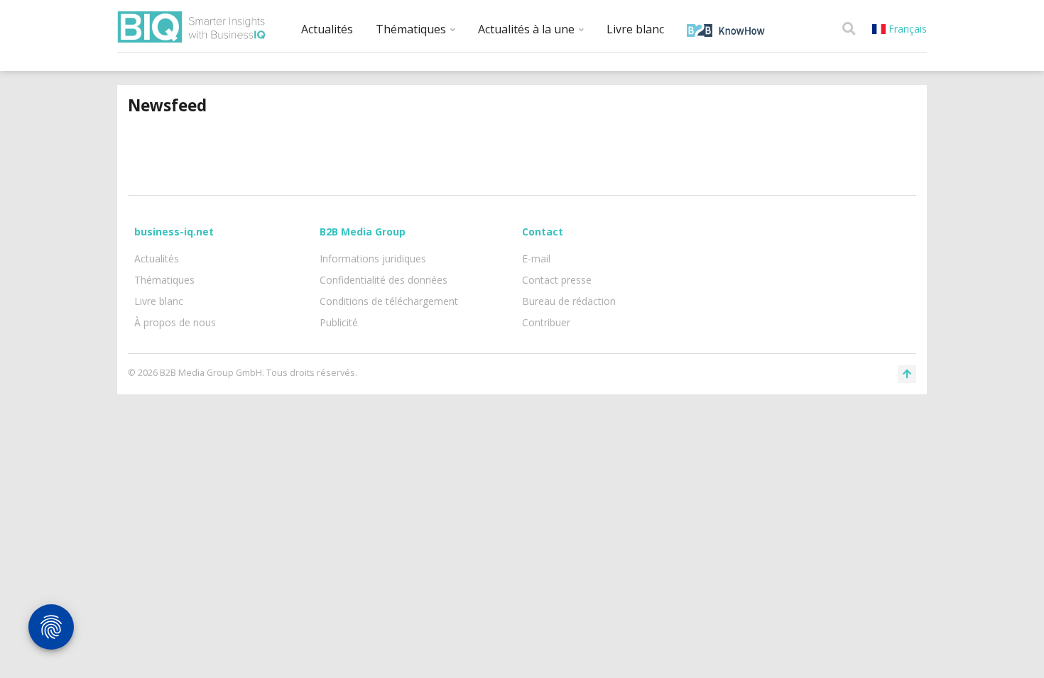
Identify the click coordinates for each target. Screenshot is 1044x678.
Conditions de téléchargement (389, 301)
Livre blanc (635, 29)
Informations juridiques (373, 258)
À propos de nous (175, 322)
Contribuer (546, 322)
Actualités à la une (527, 29)
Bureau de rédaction (569, 301)
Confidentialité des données (383, 280)
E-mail (536, 258)
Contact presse (557, 280)
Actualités (327, 29)
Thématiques (412, 29)
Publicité (339, 322)
